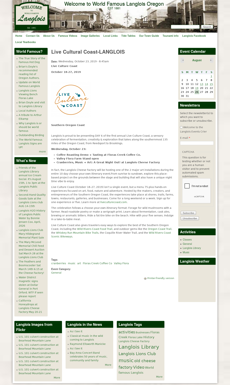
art (79, 263)
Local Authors (27, 110)
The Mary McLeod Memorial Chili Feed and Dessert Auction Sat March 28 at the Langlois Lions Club (31, 250)
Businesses (143, 332)
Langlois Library (192, 248)
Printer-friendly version (160, 278)
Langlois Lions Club (137, 353)
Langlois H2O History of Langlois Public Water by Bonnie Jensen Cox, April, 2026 (32, 218)
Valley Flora (121, 263)
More (57, 377)
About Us (49, 35)
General (56, 272)
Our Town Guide (149, 35)
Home (18, 35)
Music (186, 252)
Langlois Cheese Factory (134, 341)
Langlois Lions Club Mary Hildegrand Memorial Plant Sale (31, 234)
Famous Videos (67, 35)
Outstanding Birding (31, 135)
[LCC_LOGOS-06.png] (71, 117)
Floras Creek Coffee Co (97, 263)
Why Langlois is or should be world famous (30, 127)
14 (206, 84)
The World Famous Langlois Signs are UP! (30, 143)
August (197, 60)
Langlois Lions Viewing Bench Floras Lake (28, 94)
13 (201, 84)
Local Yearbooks (25, 42)
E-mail (185, 137)
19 (196, 88)
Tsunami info (171, 35)
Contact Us (33, 35)
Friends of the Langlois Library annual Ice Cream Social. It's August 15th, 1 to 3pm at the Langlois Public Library (32, 179)
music (71, 263)
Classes (187, 239)
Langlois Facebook (194, 35)
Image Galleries (90, 35)
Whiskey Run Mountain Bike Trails (77, 232)
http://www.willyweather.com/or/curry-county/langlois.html (197, 296)
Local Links (110, 35)
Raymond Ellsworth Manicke (88, 344)
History (148, 337)
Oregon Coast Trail (159, 229)
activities (127, 332)
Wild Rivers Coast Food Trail (94, 229)
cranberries (58, 263)
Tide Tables (128, 35)
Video (138, 367)
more (42, 151)
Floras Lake (135, 337)
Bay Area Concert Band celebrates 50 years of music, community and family (88, 356)
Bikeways (66, 236)
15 (211, 84)
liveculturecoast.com (113, 202)
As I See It (76, 331)
